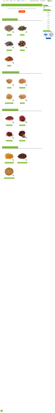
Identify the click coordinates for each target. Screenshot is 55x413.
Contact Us (22, 11)
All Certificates (48, 38)
